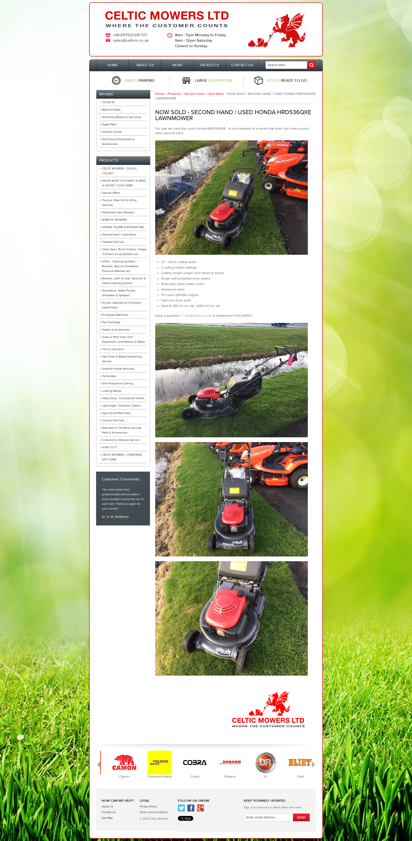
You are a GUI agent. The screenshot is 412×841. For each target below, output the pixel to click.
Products (174, 94)
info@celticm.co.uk (198, 316)
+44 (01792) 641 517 (130, 35)
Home (159, 94)
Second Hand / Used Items (204, 94)
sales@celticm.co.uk (131, 40)
